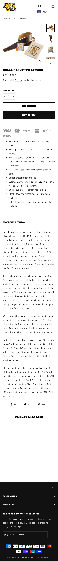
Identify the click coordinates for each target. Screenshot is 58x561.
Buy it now (29, 115)
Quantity (9, 90)
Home (5, 19)
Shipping (18, 80)
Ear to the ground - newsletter (21, 513)
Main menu (9, 504)
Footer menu (10, 496)
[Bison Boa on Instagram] (53, 487)
